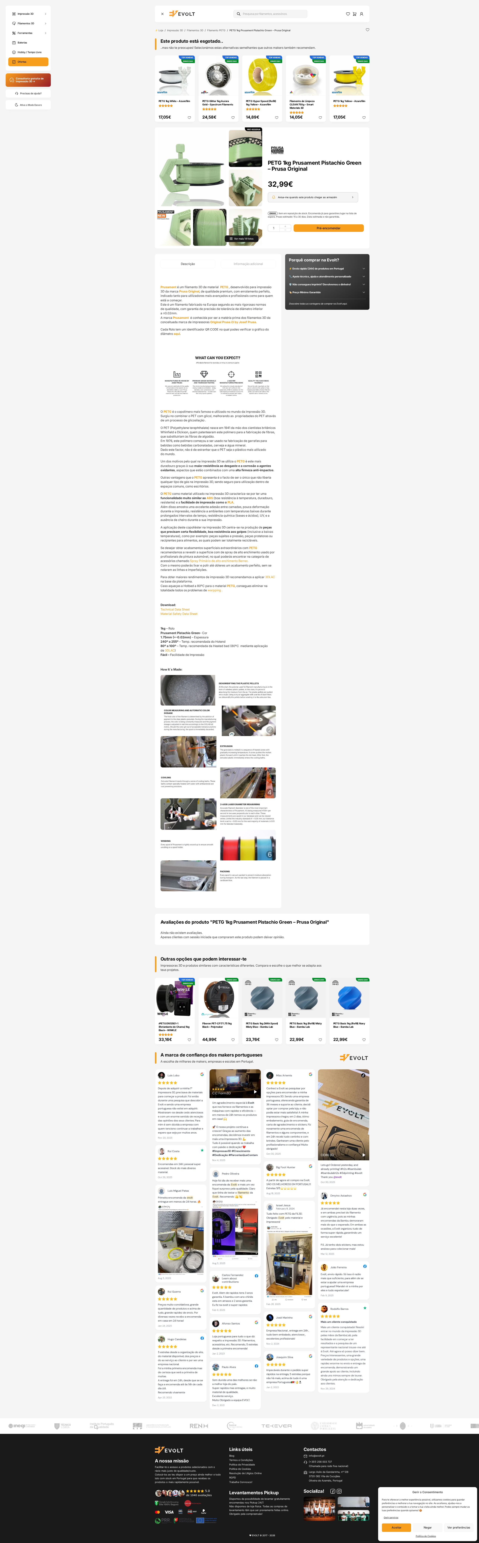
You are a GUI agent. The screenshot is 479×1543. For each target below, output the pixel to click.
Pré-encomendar (328, 228)
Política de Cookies (426, 1536)
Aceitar (396, 1527)
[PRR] (186, 1520)
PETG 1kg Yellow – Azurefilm (349, 101)
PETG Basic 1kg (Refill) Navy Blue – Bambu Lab (349, 1025)
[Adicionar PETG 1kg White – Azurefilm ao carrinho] (189, 90)
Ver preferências (458, 1527)
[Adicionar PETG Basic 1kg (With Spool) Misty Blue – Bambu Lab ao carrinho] (276, 1012)
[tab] (188, 264)
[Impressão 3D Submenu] (45, 14)
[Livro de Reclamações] (192, 1503)
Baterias (22, 42)
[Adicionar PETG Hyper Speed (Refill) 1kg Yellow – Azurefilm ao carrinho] (276, 90)
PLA (230, 502)
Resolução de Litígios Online (245, 1473)
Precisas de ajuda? (31, 93)
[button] (191, 168)
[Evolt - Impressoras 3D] (182, 14)
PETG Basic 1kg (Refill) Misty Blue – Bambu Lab (306, 1025)
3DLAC (270, 577)
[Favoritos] (348, 14)
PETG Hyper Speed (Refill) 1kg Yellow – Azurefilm (261, 103)
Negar (428, 1527)
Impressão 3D (26, 13)
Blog (231, 1455)
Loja (160, 30)
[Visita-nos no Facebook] (333, 1491)
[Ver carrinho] (355, 14)
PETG (224, 287)
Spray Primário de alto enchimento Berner (218, 561)
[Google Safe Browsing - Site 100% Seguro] (167, 1503)
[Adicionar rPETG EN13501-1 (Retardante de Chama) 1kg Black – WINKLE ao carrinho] (189, 1012)
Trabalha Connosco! (240, 1482)
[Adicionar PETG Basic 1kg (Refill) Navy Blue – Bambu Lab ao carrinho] (364, 1012)
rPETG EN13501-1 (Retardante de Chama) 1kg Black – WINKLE (174, 1027)
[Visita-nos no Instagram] (339, 1491)
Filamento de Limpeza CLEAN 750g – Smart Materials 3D (302, 104)
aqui (177, 334)
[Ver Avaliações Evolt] (262, 1241)
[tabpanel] (218, 588)
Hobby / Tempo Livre (30, 52)
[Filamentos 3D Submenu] (45, 23)
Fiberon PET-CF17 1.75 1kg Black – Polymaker (217, 1025)
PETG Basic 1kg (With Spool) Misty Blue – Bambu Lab (262, 1025)
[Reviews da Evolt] (186, 1493)
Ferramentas (25, 32)
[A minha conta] (361, 14)
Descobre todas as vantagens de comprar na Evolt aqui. (318, 303)
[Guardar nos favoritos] (367, 30)
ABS (210, 498)
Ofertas (22, 61)
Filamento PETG (216, 30)
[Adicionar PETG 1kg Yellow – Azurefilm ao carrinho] (364, 90)
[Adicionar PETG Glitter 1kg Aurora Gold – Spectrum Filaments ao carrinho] (233, 90)
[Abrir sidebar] (162, 14)
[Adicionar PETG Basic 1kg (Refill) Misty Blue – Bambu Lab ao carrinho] (320, 1012)
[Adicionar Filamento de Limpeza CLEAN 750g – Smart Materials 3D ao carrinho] (320, 90)
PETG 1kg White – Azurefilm (174, 101)
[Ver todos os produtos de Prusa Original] (277, 150)
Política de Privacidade (242, 1464)
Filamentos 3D (26, 23)
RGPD (232, 1477)
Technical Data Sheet (175, 609)
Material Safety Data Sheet (179, 614)
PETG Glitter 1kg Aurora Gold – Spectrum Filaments (217, 103)
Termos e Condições (241, 1460)
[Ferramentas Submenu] (45, 33)
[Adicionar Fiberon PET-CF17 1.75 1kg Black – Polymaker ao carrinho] (233, 1012)
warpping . (215, 590)
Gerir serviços (391, 1517)
